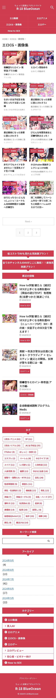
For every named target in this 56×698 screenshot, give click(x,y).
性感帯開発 (10, 484)
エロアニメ (14, 632)
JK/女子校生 (32, 445)
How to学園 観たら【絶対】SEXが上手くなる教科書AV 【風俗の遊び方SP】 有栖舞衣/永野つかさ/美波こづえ (35, 291)
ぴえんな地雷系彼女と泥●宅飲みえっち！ (41, 134)
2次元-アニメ (12, 439)
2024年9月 (8, 560)
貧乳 (7, 522)
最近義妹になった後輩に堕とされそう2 (41, 101)
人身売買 (9, 471)
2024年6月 (8, 588)
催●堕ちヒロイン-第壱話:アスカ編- (13, 69)
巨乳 (39, 477)
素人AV (11, 626)
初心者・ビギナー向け (19, 656)
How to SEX (14, 30)
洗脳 (7, 496)
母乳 (45, 490)
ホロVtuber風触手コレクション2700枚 (41, 166)
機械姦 (31, 490)
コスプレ (9, 458)
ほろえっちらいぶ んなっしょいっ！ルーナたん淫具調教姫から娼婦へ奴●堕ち (14, 202)
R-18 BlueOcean (28, 8)
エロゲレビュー (15, 650)
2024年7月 (8, 579)
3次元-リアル (12, 445)
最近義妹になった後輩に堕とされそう (14, 134)
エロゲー (12, 644)
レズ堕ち (24, 464)
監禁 (23, 509)
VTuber (9, 452)
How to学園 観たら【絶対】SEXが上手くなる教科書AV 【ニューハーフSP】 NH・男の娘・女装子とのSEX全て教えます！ (36, 323)
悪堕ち (27, 484)
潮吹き (9, 503)
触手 (30, 516)
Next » (28, 221)
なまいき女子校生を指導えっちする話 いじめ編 (14, 102)
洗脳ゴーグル (23, 496)
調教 (43, 516)
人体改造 (41, 464)
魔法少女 (22, 522)
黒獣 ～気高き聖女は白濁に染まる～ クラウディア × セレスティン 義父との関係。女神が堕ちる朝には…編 (36, 357)
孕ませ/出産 (40, 471)
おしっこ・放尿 (27, 452)
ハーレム (25, 458)
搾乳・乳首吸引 (12, 490)
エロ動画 (14, 18)
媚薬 (24, 471)
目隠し (36, 509)
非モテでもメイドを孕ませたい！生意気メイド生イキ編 (14, 167)
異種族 (9, 509)
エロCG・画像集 (14, 24)
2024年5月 (8, 598)
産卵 (38, 503)
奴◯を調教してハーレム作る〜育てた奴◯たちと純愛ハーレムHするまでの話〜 (41, 202)
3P (28, 439)
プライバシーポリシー (28, 678)
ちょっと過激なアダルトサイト (28, 684)
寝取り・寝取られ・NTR (17, 477)
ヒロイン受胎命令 (39, 67)
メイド (9, 464)
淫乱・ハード (44, 496)
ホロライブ (42, 458)
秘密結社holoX (12, 516)
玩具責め (24, 503)
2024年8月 (8, 570)
